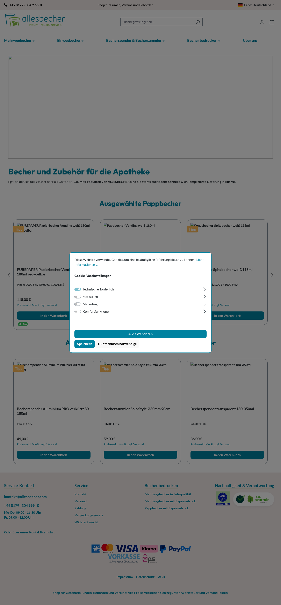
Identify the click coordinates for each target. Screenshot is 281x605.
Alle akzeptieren (140, 334)
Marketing (90, 304)
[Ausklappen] (205, 288)
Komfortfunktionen (96, 311)
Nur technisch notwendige (117, 344)
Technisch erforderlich (98, 289)
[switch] (77, 296)
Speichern (84, 344)
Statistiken (90, 296)
